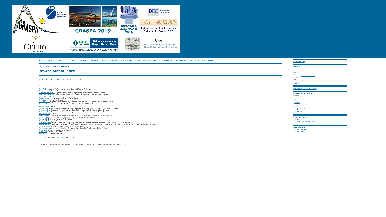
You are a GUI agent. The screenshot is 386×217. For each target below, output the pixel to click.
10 (69, 137)
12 (74, 137)
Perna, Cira (43, 130)
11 (72, 137)
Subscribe (300, 121)
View (299, 119)
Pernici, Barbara (44, 133)
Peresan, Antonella (45, 126)
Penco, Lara (43, 100)
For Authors (301, 131)
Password (297, 77)
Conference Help (299, 62)
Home (41, 60)
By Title (299, 111)
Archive (94, 60)
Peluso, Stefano (44, 98)
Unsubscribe (310, 121)
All (80, 79)
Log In (60, 60)
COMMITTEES (126, 60)
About (50, 60)
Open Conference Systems (305, 89)
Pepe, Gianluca (44, 114)
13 (76, 137)
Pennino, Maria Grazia (47, 104)
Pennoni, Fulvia (44, 108)
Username (297, 75)
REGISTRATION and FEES (146, 60)
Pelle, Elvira (43, 89)
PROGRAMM (181, 60)
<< (58, 137)
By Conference (302, 108)
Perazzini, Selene (45, 121)
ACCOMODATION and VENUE (202, 60)
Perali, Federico (44, 115)
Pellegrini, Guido (44, 91)
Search (83, 60)
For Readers (301, 129)
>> (80, 137)
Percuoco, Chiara (45, 123)
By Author (300, 110)
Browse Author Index (60, 66)
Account (72, 60)
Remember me (302, 81)
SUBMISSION (167, 60)
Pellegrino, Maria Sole (46, 93)
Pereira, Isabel (44, 124)
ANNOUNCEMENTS (109, 60)
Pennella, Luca (44, 102)
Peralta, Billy (43, 119)
